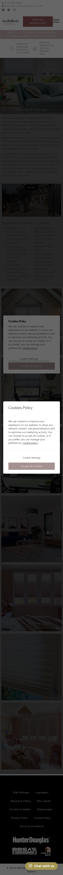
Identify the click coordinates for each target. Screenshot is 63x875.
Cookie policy (30, 442)
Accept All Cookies (31, 466)
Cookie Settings (31, 457)
